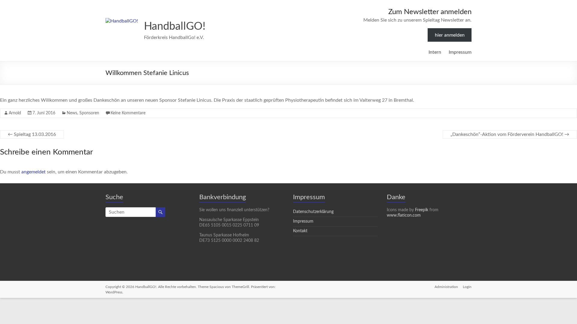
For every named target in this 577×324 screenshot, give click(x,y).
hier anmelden (450, 35)
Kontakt (300, 231)
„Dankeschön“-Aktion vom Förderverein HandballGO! (509, 134)
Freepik (421, 210)
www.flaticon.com (404, 215)
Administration (446, 287)
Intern (435, 52)
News (72, 113)
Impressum (460, 52)
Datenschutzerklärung (313, 212)
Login (467, 287)
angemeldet (33, 172)
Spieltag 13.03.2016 (32, 134)
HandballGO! (175, 26)
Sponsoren (89, 113)
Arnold (15, 113)
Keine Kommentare (128, 113)
